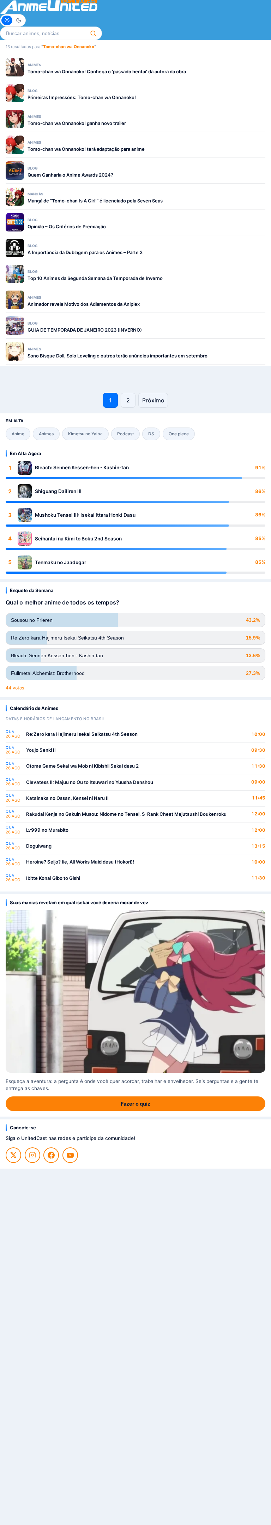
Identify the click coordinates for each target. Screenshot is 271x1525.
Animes (46, 433)
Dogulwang (39, 846)
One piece (179, 433)
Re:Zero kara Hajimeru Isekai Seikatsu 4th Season (82, 734)
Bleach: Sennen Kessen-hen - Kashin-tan (82, 467)
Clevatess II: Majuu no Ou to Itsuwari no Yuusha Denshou (89, 782)
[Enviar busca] (93, 33)
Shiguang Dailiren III (58, 491)
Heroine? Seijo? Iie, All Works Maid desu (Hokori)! (80, 862)
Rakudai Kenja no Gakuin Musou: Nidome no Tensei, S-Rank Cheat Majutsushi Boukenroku (126, 814)
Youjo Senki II (41, 750)
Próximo (153, 400)
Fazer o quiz (135, 1104)
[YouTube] (70, 1155)
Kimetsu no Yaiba (85, 433)
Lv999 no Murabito (47, 830)
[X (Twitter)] (13, 1155)
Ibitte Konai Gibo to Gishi (53, 878)
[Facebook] (51, 1155)
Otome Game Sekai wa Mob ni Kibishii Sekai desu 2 (82, 766)
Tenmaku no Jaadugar (60, 562)
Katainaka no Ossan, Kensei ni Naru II (67, 798)
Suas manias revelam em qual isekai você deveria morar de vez (79, 902)
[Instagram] (32, 1155)
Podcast (125, 433)
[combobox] (42, 33)
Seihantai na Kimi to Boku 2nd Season (78, 538)
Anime (18, 433)
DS (151, 433)
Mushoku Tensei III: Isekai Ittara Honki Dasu (85, 515)
